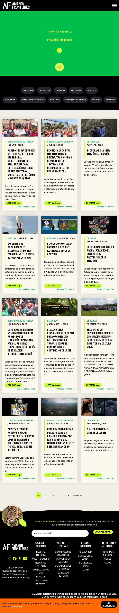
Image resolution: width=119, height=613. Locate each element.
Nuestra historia (41, 553)
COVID (85, 569)
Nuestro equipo (41, 558)
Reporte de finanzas (41, 582)
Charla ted (85, 551)
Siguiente (77, 495)
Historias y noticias (108, 553)
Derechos (110, 100)
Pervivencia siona (85, 564)
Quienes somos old (41, 571)
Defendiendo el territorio (63, 567)
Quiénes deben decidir (85, 557)
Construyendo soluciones (63, 553)
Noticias (92, 90)
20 (67, 495)
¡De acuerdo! (109, 604)
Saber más (17, 606)
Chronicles (44, 90)
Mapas (107, 562)
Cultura (96, 100)
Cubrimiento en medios (75, 100)
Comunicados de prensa (33, 100)
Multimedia (76, 90)
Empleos (41, 576)
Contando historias (63, 574)
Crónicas (60, 90)
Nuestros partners (40, 564)
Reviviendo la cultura (63, 560)
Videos (107, 558)
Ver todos (28, 90)
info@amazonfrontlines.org (15, 577)
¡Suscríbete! (103, 532)
